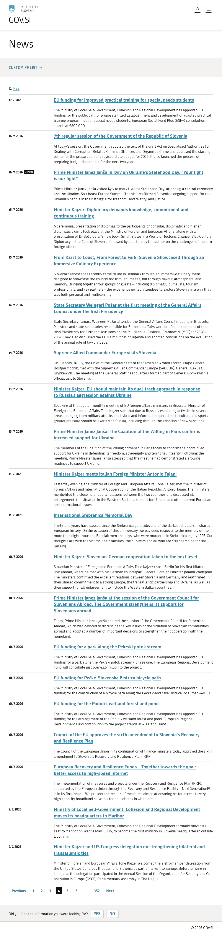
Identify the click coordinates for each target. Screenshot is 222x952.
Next (110, 890)
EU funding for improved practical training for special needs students (124, 100)
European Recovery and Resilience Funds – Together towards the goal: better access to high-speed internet (125, 770)
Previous (19, 890)
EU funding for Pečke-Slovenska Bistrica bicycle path (107, 678)
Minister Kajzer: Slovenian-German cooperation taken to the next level (125, 556)
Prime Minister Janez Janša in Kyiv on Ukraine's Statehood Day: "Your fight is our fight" (128, 175)
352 (97, 890)
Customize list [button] (23, 67)
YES (97, 913)
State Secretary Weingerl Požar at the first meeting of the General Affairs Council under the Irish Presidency (127, 308)
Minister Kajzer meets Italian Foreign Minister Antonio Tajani (115, 474)
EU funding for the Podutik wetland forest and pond (106, 703)
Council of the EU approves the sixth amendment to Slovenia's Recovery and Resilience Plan (126, 737)
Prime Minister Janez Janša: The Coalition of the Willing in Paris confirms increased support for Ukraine (127, 434)
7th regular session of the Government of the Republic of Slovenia (120, 136)
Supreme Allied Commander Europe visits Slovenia (105, 352)
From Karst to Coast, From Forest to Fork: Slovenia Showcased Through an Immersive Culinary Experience (129, 260)
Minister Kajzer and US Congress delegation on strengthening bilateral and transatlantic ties (129, 849)
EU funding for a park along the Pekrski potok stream (107, 647)
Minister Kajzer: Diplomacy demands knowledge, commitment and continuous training (121, 212)
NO (112, 913)
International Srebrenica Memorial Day (93, 515)
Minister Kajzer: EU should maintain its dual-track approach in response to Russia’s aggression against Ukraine (127, 392)
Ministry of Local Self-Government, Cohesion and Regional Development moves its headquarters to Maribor (127, 812)
